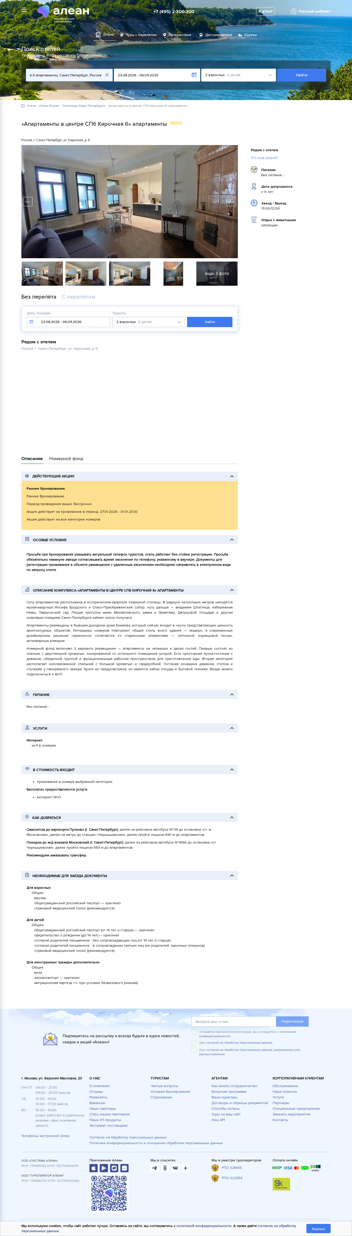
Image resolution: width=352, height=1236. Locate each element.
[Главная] (22, 106)
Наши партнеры (102, 1108)
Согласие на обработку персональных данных (128, 1137)
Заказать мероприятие (292, 1114)
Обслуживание (285, 1086)
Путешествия (180, 35)
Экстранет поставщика (108, 1125)
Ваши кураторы (224, 1097)
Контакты (280, 1120)
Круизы (250, 35)
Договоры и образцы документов (240, 1103)
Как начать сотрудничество (234, 1086)
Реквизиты (98, 1097)
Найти (301, 75)
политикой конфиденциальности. (204, 1226)
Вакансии (97, 1103)
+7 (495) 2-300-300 (173, 11)
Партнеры (281, 1103)
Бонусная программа (229, 1091)
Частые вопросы (164, 1086)
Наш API (218, 1120)
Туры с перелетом (141, 35)
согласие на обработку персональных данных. (239, 1043)
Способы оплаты (226, 1108)
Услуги (278, 1097)
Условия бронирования (170, 1091)
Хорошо (318, 1229)
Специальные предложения (296, 1108)
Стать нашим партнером (109, 1114)
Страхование (161, 1097)
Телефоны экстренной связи (45, 1136)
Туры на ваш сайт (226, 1114)
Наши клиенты (285, 1091)
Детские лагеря (218, 35)
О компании (99, 1086)
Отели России (49, 106)
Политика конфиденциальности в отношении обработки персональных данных (156, 1143)
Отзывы (96, 1091)
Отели (31, 106)
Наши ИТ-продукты (105, 1120)
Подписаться (292, 1021)
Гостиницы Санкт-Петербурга (83, 106)
